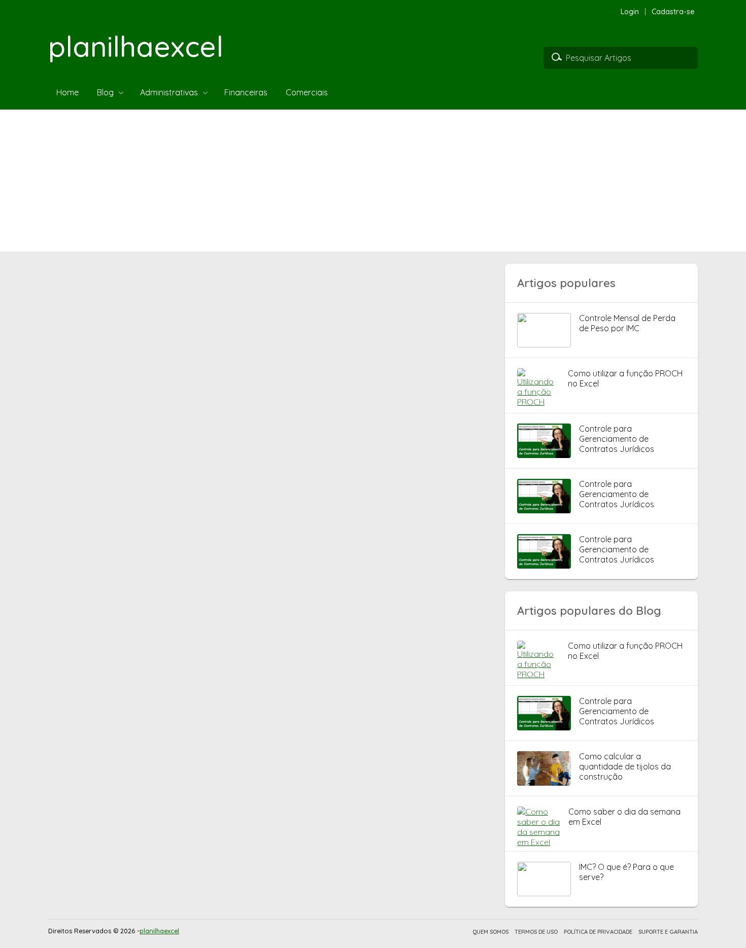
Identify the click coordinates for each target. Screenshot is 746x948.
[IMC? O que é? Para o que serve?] (544, 893)
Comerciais (307, 92)
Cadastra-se (673, 11)
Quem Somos (490, 931)
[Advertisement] (304, 181)
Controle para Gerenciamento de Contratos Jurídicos (616, 439)
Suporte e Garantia (668, 931)
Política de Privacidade (598, 931)
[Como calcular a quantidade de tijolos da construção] (544, 783)
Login (630, 11)
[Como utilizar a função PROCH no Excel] (538, 402)
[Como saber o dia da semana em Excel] (538, 842)
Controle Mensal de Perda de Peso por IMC (627, 323)
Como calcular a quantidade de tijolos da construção (625, 766)
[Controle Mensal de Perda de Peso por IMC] (544, 344)
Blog (105, 92)
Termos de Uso (536, 931)
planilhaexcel (135, 46)
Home (67, 92)
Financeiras (245, 92)
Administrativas (169, 92)
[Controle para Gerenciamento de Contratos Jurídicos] (544, 455)
